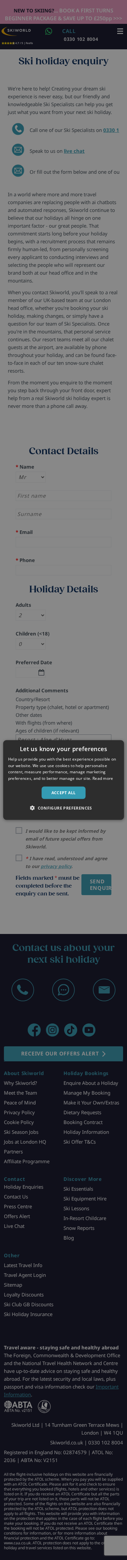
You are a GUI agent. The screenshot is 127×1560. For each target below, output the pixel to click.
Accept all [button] (63, 793)
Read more (102, 778)
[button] (63, 808)
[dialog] (63, 780)
